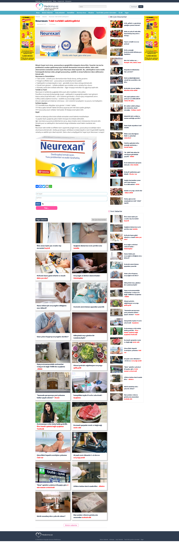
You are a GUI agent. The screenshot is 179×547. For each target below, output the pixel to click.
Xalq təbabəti (60, 13)
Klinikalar (111, 539)
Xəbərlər (37, 16)
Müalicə (91, 13)
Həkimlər (37, 1)
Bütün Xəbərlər (47, 13)
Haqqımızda (60, 1)
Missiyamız (68, 1)
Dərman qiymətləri (47, 1)
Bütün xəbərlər (71, 525)
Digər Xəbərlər (41, 220)
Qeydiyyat (134, 6)
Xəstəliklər (70, 13)
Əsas (38, 13)
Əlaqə (54, 1)
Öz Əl (120, 13)
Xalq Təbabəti (119, 539)
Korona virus (81, 13)
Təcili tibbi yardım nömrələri (106, 13)
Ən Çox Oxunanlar (99, 220)
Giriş (140, 6)
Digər (127, 13)
